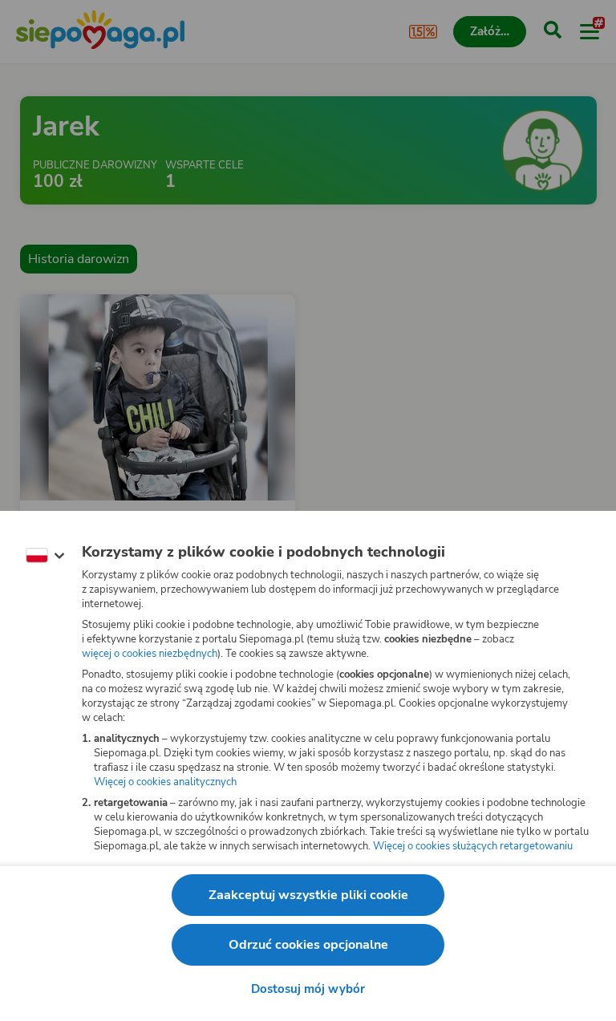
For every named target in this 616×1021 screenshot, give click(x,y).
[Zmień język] (45, 556)
